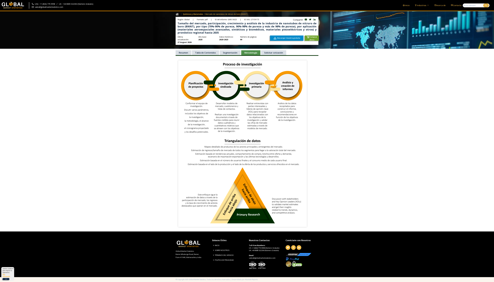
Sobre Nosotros (222, 250)
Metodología (250, 52)
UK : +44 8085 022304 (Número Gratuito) (76, 4)
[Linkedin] (299, 247)
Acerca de (441, 5)
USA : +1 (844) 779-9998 (45, 4)
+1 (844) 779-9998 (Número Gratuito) (265, 248)
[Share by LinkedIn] (314, 19)
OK (6, 279)
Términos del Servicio (224, 255)
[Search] (486, 5)
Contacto (457, 5)
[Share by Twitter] (310, 19)
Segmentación (230, 52)
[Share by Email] (306, 19)
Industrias (422, 5)
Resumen (183, 52)
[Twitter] (288, 247)
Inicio (407, 5)
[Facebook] (293, 247)
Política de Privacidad (224, 260)
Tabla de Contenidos (205, 52)
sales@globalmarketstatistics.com (49, 7)
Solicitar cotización (273, 52)
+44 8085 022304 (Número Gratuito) (265, 250)
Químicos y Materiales (193, 14)
